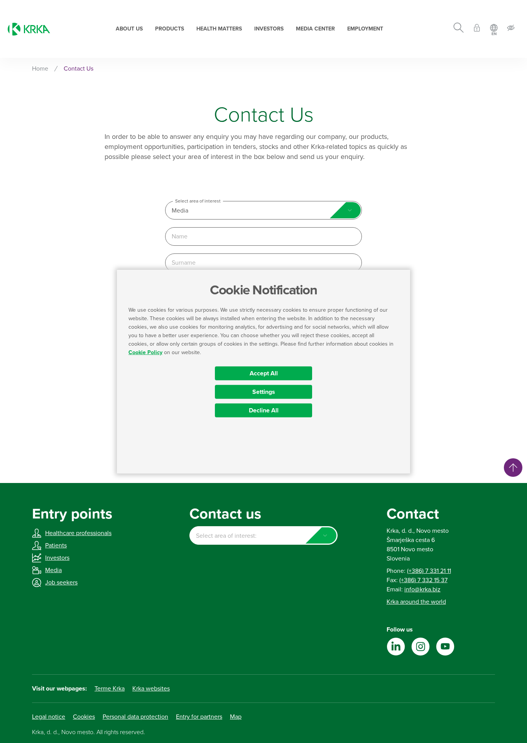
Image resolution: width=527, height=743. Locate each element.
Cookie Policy (145, 352)
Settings (263, 391)
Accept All (264, 373)
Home (40, 69)
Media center (315, 28)
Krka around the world (416, 602)
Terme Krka (110, 688)
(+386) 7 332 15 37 (423, 580)
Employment (365, 28)
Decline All (264, 410)
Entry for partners (199, 717)
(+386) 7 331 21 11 (429, 571)
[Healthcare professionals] (477, 29)
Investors (269, 28)
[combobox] (263, 210)
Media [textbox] (180, 210)
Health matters (219, 28)
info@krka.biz (422, 589)
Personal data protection (135, 717)
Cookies (84, 717)
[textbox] (263, 536)
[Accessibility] (511, 29)
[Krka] (29, 29)
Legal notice (48, 717)
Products (169, 28)
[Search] (458, 28)
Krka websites (151, 688)
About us (129, 28)
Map (236, 717)
